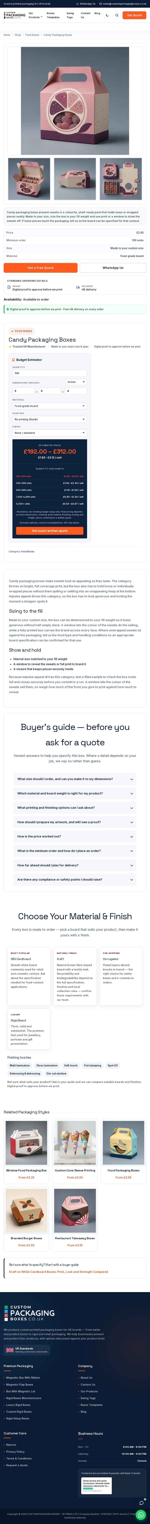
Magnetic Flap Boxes (19, 1384)
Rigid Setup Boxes (17, 1418)
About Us (86, 1377)
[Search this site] (117, 15)
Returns (11, 1444)
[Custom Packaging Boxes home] (60, 1313)
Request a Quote (17, 1465)
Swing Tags (88, 1398)
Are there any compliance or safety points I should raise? (59, 879)
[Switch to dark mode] (107, 15)
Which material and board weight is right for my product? (60, 793)
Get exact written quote (50, 531)
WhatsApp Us (88, 3)
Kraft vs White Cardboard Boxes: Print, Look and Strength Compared (58, 1272)
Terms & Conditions (19, 1458)
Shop (18, 34)
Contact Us (85, 15)
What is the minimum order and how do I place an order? (59, 851)
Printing (18, 413)
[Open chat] (141, 1503)
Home (7, 34)
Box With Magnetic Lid (20, 1391)
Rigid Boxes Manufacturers (23, 1398)
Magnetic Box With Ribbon (23, 1377)
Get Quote (134, 15)
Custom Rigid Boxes (19, 1411)
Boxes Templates (53, 15)
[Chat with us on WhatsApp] (141, 1515)
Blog (97, 13)
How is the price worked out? (39, 836)
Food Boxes (32, 34)
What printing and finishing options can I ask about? (56, 807)
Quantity (18, 367)
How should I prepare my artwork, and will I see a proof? (59, 822)
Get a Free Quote (41, 268)
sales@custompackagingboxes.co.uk (124, 3)
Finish (16, 426)
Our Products (89, 1391)
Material (18, 400)
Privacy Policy (15, 1451)
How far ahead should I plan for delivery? (47, 865)
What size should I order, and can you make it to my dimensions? (65, 779)
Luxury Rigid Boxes (18, 1404)
